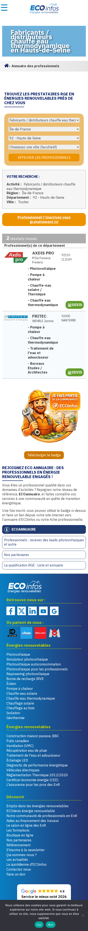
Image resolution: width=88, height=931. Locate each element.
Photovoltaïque (18, 654)
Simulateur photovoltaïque (27, 659)
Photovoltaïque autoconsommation (33, 664)
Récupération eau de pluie (26, 750)
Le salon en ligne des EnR (26, 825)
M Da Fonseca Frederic (41, 260)
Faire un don (15, 874)
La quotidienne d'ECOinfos (26, 864)
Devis (77, 305)
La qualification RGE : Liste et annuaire (33, 565)
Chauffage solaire (20, 703)
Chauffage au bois (20, 708)
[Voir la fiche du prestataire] (16, 257)
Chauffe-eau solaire (21, 693)
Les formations (17, 830)
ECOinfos (44, 8)
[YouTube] (43, 611)
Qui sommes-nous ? (21, 855)
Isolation (13, 713)
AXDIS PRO (43, 252)
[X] (21, 611)
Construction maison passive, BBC (32, 736)
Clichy (67, 257)
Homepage (6, 65)
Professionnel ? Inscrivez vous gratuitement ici (44, 219)
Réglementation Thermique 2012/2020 (37, 775)
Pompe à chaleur (19, 688)
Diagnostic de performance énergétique (37, 765)
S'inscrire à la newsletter (25, 850)
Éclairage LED (17, 760)
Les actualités (17, 859)
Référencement (18, 845)
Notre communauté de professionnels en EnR (41, 816)
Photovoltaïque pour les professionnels (37, 669)
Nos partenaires (16, 555)
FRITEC (39, 316)
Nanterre (69, 318)
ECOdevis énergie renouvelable (30, 811)
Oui (39, 924)
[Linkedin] (32, 611)
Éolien (11, 683)
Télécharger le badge (44, 455)
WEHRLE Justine (43, 321)
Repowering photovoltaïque (27, 674)
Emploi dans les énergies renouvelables (37, 806)
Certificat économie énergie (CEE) (32, 780)
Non (51, 924)
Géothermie (15, 718)
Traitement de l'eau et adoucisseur (33, 755)
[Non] (83, 915)
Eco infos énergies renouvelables (24, 586)
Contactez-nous (18, 869)
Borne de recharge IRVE (25, 679)
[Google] (54, 611)
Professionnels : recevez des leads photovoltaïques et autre (44, 542)
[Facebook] (10, 611)
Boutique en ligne (19, 835)
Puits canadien (17, 741)
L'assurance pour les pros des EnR (33, 784)
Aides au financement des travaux (32, 821)
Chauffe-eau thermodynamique (30, 698)
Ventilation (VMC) (20, 746)
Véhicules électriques (23, 770)
